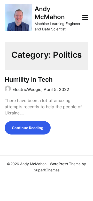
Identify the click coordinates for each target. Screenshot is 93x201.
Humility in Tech (29, 79)
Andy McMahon (50, 13)
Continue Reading (27, 127)
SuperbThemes (46, 170)
